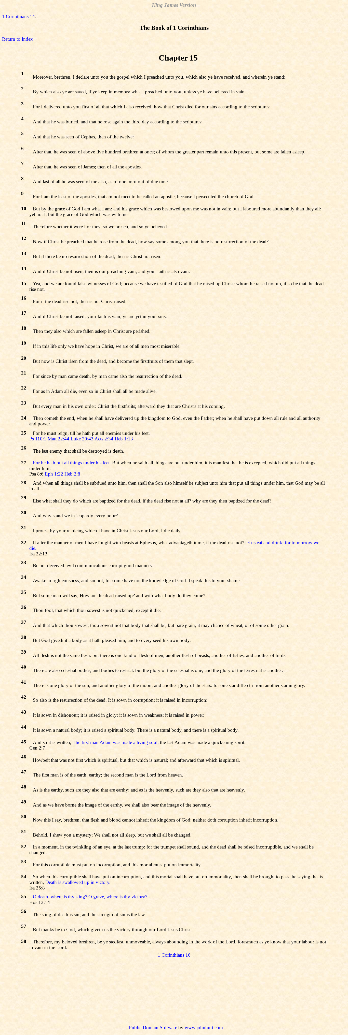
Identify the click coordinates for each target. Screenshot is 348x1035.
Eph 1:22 (54, 474)
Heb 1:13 (124, 438)
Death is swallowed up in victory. (78, 882)
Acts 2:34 (104, 438)
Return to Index (17, 39)
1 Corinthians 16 (174, 955)
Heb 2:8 (72, 474)
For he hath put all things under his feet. (72, 462)
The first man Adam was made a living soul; (116, 742)
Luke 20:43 (82, 438)
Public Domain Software (153, 1027)
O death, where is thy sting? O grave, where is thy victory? (90, 896)
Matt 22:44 (58, 438)
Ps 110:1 (37, 438)
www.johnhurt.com (204, 1027)
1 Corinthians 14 (18, 16)
